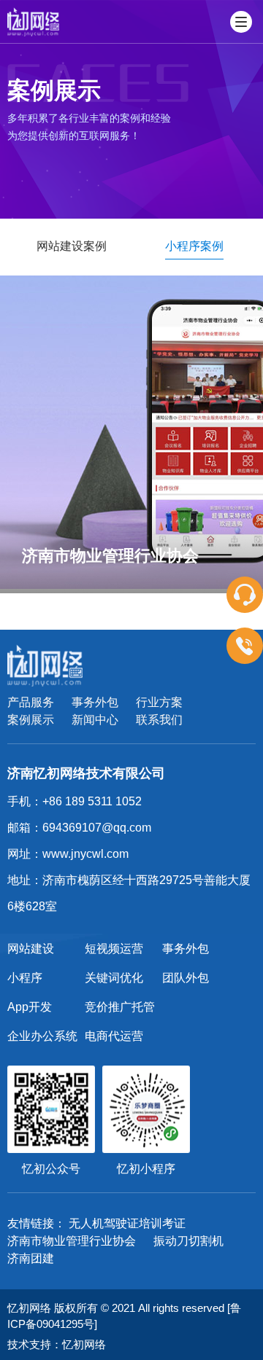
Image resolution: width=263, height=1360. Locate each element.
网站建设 (30, 948)
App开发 (29, 1007)
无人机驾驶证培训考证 (127, 1223)
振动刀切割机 (188, 1241)
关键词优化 (114, 978)
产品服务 (30, 702)
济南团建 (30, 1258)
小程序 (24, 978)
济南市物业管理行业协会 (71, 1241)
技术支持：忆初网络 (56, 1344)
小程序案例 (194, 246)
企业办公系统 (42, 1036)
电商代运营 (114, 1036)
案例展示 (30, 720)
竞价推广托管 (120, 1007)
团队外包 (185, 978)
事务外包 (95, 702)
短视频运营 (114, 948)
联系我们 (159, 720)
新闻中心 (95, 720)
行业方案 (159, 702)
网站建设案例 (72, 246)
